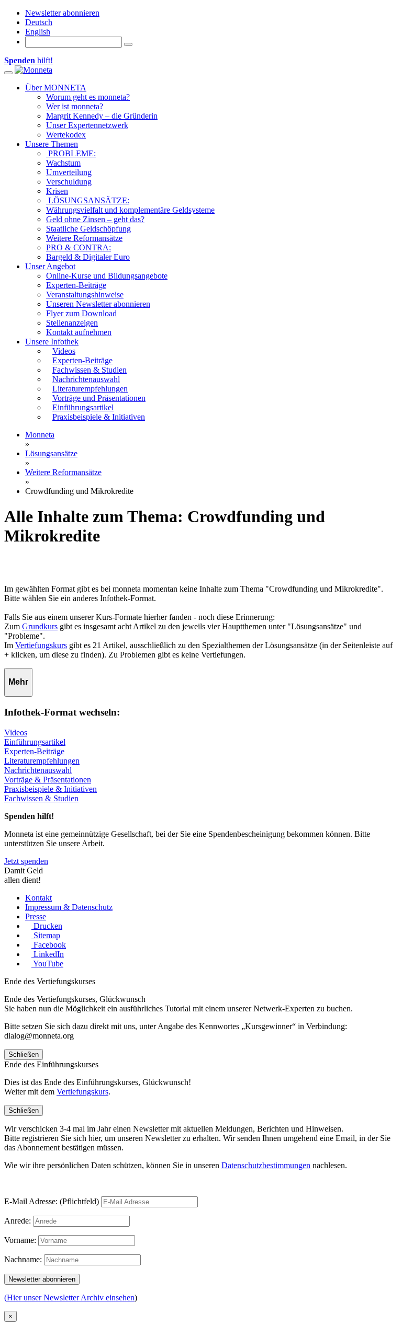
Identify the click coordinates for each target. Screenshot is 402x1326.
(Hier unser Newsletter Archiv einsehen (69, 1297)
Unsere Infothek (52, 341)
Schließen (23, 1054)
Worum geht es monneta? (88, 97)
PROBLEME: (71, 153)
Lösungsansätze (51, 453)
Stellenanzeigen (72, 322)
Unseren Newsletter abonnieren (98, 303)
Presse (35, 916)
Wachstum (63, 162)
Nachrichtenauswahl (38, 770)
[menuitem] (38, 22)
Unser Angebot (50, 266)
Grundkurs (40, 626)
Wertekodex (66, 134)
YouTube (47, 963)
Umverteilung (69, 172)
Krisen (57, 191)
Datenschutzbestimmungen (265, 1165)
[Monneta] (33, 69)
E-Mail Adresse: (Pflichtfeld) (51, 1201)
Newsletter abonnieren (62, 12)
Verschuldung (69, 181)
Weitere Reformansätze (84, 238)
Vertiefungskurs (41, 645)
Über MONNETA (55, 87)
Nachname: (23, 1259)
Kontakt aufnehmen (78, 332)
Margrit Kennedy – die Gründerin (102, 115)
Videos (15, 732)
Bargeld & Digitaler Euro (88, 256)
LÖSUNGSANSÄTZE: (87, 200)
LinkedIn (47, 954)
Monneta (39, 434)
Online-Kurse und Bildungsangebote (107, 275)
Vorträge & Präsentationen (47, 779)
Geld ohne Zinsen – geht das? (95, 219)
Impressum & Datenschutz (69, 907)
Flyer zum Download (81, 313)
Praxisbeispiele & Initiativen (50, 789)
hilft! (28, 60)
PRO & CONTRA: (78, 247)
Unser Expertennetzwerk (87, 125)
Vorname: (20, 1240)
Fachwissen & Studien (41, 798)
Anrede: (17, 1220)
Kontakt (38, 897)
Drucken (46, 925)
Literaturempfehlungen (42, 760)
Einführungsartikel (34, 741)
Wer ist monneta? (74, 106)
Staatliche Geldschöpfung (88, 228)
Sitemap (45, 935)
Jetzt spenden (26, 861)
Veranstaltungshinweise (85, 294)
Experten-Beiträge (76, 285)
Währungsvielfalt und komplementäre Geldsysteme (130, 209)
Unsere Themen (51, 144)
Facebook (48, 944)
